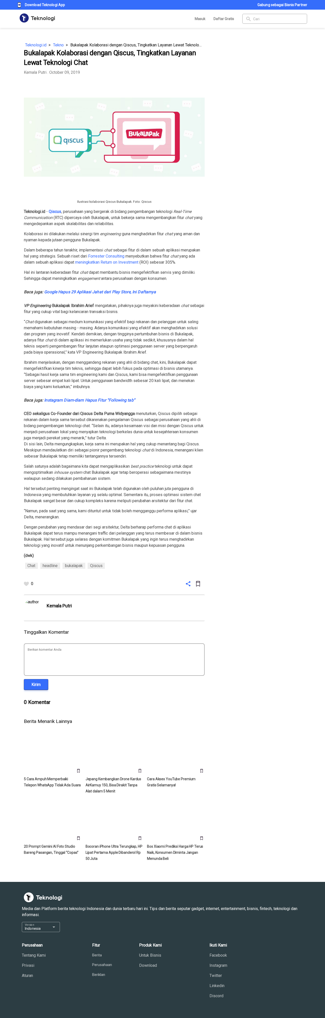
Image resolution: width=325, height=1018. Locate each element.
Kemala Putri (35, 72)
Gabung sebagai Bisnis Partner (282, 5)
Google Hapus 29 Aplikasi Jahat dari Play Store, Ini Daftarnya (100, 291)
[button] (36, 684)
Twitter (215, 975)
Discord (216, 995)
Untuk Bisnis (150, 955)
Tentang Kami (34, 955)
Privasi (28, 965)
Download (148, 965)
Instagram (218, 965)
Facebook (218, 955)
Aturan (27, 975)
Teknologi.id (35, 45)
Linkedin (216, 985)
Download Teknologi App (45, 5)
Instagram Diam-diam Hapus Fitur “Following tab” (89, 400)
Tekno (58, 45)
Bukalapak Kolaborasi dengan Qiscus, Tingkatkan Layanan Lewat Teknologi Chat (137, 45)
